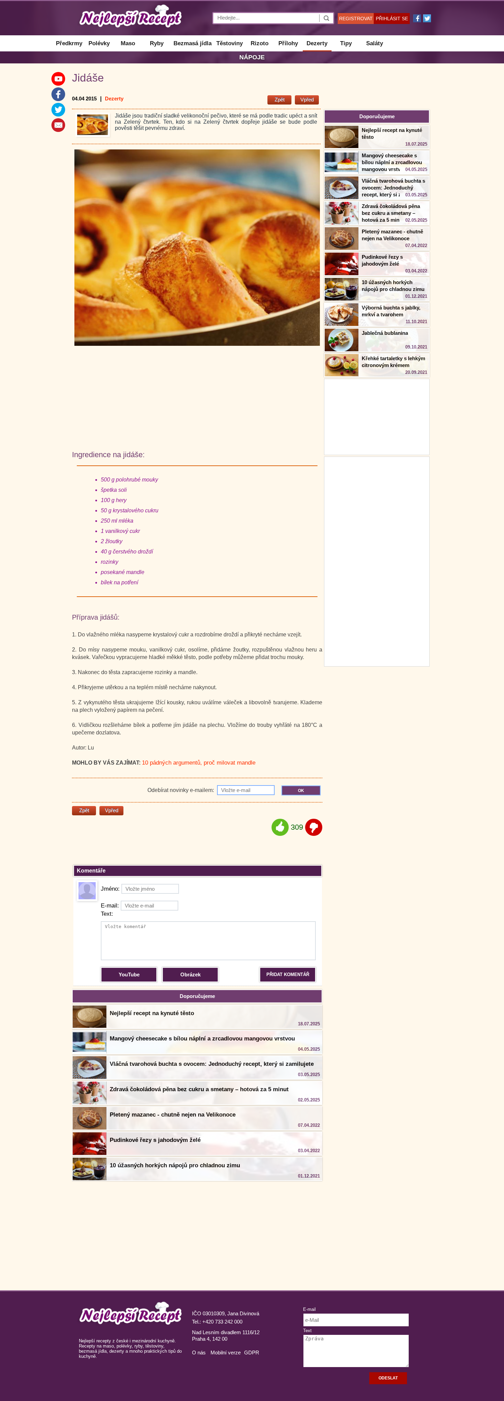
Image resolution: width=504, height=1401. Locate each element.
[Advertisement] (376, 560)
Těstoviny (229, 43)
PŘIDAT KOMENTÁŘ (287, 974)
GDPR (251, 1352)
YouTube (129, 974)
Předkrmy (69, 43)
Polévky (99, 43)
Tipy (346, 43)
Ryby (157, 43)
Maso (128, 43)
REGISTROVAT (356, 18)
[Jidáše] (92, 125)
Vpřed (307, 99)
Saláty (374, 43)
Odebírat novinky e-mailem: (181, 790)
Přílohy (288, 43)
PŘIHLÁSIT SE (392, 18)
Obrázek (190, 974)
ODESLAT (388, 1378)
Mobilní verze (226, 1352)
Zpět (280, 99)
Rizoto (259, 43)
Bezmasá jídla (192, 43)
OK (301, 790)
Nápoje (252, 57)
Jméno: (110, 889)
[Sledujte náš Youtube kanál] (58, 79)
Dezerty (317, 43)
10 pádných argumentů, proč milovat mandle (198, 762)
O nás (199, 1352)
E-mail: (110, 905)
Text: (107, 914)
